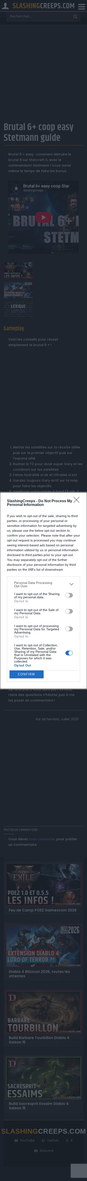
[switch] (69, 595)
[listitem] (43, 584)
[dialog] (43, 590)
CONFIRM (26, 674)
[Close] (78, 501)
